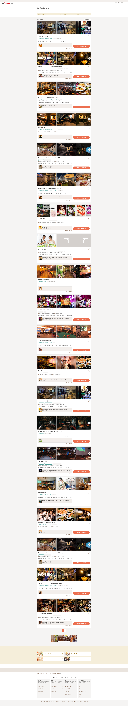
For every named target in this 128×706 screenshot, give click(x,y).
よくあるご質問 (86, 701)
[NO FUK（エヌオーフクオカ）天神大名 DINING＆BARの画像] (64, 58)
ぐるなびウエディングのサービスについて (77, 701)
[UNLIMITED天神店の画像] (64, 453)
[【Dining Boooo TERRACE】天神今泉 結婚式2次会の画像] (64, 179)
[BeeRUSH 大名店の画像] (64, 210)
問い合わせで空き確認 (82, 46)
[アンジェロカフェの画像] (64, 483)
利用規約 (44, 701)
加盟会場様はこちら (64, 701)
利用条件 (47, 701)
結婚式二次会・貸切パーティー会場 (54, 673)
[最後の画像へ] (89, 28)
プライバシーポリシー (52, 701)
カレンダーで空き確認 (82, 76)
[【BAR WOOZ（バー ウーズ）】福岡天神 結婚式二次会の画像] (64, 422)
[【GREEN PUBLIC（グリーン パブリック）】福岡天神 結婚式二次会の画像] (64, 149)
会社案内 (41, 701)
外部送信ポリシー (58, 701)
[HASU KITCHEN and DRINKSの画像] (64, 605)
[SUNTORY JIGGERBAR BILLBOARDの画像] (64, 514)
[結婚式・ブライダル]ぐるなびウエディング (42, 673)
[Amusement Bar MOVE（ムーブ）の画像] (64, 331)
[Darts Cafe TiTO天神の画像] (64, 27)
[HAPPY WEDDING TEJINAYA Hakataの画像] (64, 301)
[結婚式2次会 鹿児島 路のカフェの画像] (64, 271)
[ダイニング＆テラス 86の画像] (64, 240)
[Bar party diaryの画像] (64, 119)
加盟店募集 (69, 701)
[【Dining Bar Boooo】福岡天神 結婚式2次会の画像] (64, 88)
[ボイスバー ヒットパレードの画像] (64, 362)
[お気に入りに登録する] (89, 36)
